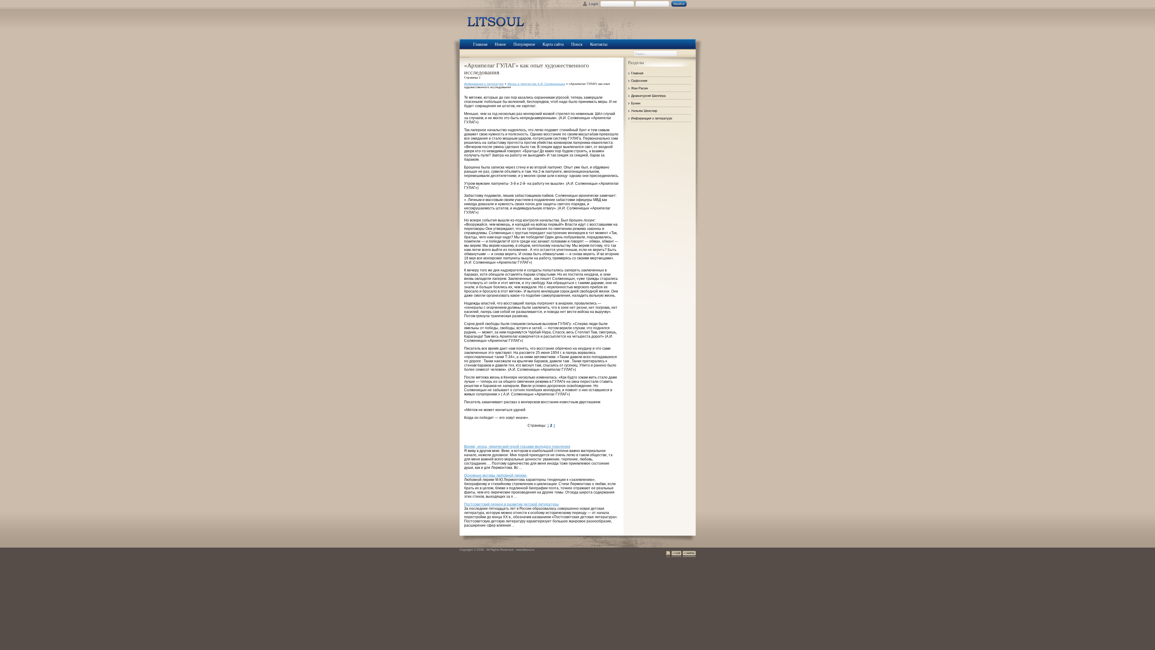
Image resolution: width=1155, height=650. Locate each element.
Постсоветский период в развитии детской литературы (511, 504)
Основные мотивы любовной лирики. (495, 475)
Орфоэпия (639, 80)
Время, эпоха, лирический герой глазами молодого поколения (517, 446)
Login (593, 4)
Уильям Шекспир (644, 111)
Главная (637, 73)
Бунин (635, 103)
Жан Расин (639, 88)
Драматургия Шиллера (648, 96)
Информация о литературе (484, 83)
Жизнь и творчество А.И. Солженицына (536, 83)
